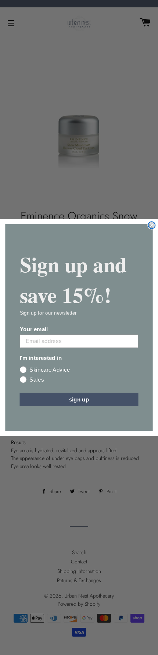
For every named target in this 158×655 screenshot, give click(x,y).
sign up (79, 399)
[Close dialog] (151, 225)
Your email (34, 329)
